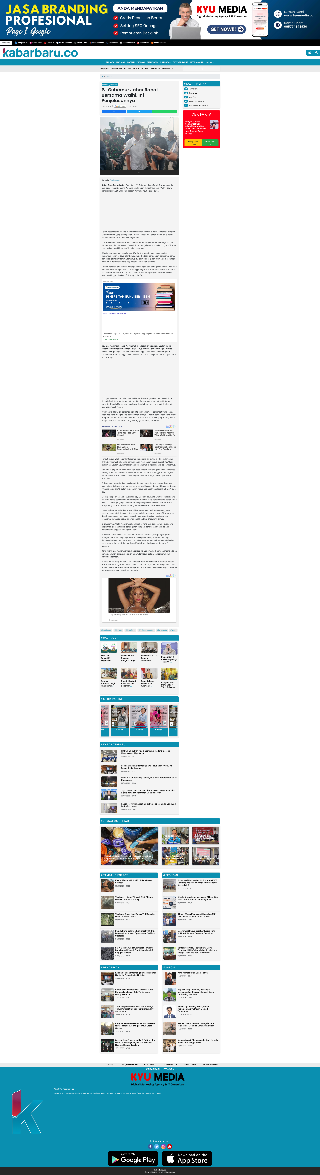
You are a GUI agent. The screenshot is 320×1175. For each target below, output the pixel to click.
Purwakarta (162, 630)
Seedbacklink (160, 42)
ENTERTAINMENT (180, 62)
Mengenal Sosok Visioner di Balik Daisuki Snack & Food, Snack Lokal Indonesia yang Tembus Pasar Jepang (195, 127)
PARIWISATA (152, 62)
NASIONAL (120, 62)
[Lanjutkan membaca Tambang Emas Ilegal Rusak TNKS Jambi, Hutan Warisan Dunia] (107, 919)
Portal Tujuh (82, 42)
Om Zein (192, 97)
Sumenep (193, 93)
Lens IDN (50, 42)
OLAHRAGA (165, 62)
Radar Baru (144, 42)
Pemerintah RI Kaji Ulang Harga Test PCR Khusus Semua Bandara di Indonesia (169, 663)
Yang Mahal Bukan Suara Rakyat (193, 972)
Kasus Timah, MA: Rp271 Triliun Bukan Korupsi (133, 881)
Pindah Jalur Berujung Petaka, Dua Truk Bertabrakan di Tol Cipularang (149, 778)
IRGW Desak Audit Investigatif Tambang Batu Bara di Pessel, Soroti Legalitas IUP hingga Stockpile (134, 950)
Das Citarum (106, 630)
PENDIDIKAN (167, 69)
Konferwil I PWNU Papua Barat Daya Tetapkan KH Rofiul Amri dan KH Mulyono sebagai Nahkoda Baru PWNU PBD (197, 950)
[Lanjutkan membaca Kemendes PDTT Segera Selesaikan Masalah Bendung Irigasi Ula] (149, 648)
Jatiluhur (119, 630)
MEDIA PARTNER (210, 1065)
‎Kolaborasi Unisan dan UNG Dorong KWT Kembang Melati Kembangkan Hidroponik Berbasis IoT (197, 882)
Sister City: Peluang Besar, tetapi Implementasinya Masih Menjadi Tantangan (193, 1008)
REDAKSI (109, 1065)
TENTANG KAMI (170, 1065)
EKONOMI (140, 62)
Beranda (110, 62)
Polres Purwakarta (196, 101)
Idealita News (98, 42)
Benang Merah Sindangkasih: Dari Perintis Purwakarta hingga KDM (198, 1041)
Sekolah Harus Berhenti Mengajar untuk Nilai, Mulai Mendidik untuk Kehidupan (197, 1024)
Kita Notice (113, 42)
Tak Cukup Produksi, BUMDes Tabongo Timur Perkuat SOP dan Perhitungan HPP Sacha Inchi (134, 1008)
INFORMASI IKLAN (130, 1065)
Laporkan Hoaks (194, 143)
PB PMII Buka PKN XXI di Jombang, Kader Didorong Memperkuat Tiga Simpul (145, 752)
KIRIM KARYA (150, 1065)
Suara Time (37, 42)
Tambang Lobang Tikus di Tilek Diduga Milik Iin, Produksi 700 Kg (134, 898)
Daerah (105, 84)
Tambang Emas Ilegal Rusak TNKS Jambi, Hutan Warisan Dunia (135, 915)
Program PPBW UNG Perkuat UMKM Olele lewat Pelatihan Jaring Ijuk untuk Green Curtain (135, 1025)
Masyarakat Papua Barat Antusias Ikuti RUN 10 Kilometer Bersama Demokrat (196, 932)
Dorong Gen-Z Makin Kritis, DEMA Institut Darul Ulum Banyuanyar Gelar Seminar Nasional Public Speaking (135, 1042)
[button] (316, 53)
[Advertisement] (139, 211)
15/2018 (137, 242)
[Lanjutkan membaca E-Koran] (120, 716)
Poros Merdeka (65, 42)
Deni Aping (115, 180)
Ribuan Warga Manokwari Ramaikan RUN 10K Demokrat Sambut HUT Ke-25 (197, 915)
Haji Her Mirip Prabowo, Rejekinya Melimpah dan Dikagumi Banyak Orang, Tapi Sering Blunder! (196, 992)
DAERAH (130, 62)
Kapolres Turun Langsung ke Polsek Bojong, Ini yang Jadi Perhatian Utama (148, 805)
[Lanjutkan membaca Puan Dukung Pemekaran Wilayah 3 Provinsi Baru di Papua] (149, 673)
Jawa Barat (131, 630)
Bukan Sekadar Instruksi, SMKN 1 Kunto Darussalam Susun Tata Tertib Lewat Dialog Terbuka (134, 992)
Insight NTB (23, 43)
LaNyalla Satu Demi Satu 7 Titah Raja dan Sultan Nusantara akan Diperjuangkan (168, 688)
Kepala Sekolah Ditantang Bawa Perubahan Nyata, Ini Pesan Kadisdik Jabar (146, 766)
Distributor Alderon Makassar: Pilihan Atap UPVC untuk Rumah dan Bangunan (198, 898)
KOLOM (209, 62)
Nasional (113, 84)
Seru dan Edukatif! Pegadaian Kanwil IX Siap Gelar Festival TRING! (107, 661)
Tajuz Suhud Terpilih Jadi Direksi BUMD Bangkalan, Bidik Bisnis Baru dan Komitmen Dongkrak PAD (148, 791)
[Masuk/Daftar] (309, 53)
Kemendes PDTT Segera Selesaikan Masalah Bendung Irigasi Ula (149, 661)
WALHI (173, 630)
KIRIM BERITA (190, 1065)
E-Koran (119, 729)
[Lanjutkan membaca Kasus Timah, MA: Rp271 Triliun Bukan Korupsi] (107, 885)
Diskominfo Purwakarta (198, 105)
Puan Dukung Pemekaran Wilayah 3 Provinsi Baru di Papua (148, 686)
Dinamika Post (129, 43)
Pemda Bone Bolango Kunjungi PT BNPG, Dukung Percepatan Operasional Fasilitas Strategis (135, 933)
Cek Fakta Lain (211, 143)
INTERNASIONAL (197, 62)
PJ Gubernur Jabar (147, 630)
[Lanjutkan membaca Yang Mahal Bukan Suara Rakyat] (169, 978)
